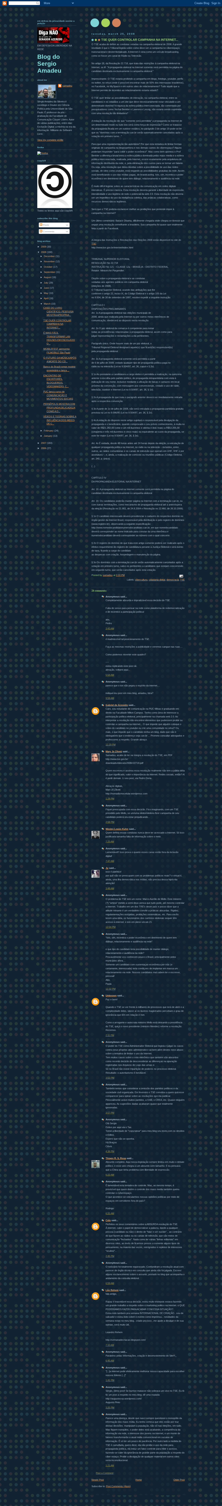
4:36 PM (110, 1151)
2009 (44, 246)
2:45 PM (110, 1256)
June (47, 288)
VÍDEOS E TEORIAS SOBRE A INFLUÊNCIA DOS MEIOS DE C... (59, 420)
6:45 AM (110, 1360)
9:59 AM (110, 698)
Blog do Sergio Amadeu (49, 63)
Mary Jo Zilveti (114, 751)
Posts (45, 225)
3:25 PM (110, 1407)
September (50, 272)
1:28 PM (110, 798)
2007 (44, 443)
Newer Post (97, 1479)
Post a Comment (104, 1473)
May (46, 293)
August (48, 277)
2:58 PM (110, 822)
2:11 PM (110, 1035)
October (48, 267)
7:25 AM (110, 841)
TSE (93, 243)
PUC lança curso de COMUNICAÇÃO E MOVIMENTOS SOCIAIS (58, 395)
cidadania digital (157, 579)
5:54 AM (110, 675)
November (50, 261)
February (49, 430)
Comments (48, 231)
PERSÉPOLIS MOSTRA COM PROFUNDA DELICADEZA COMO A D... (59, 407)
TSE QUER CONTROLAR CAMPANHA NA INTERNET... (57, 324)
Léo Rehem (112, 1290)
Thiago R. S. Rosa (116, 1158)
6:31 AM (110, 1213)
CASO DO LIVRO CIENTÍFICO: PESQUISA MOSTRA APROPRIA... (58, 311)
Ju (107, 868)
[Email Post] (181, 575)
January (48, 436)
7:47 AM (110, 861)
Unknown (111, 995)
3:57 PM (110, 1112)
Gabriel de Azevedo (117, 705)
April (46, 298)
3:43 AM (110, 628)
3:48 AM (110, 888)
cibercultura (141, 579)
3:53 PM (110, 1077)
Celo (108, 1220)
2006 (44, 448)
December (50, 256)
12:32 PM (111, 989)
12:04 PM (111, 927)
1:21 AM (110, 1465)
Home (138, 1479)
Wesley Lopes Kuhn (117, 829)
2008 (44, 252)
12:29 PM (111, 744)
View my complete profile (50, 140)
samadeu (67, 85)
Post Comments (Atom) (118, 1486)
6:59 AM (110, 1283)
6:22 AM (110, 1174)
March (47, 303)
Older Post (179, 1479)
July (46, 282)
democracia (172, 579)
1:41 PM (110, 1380)
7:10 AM (110, 1345)
